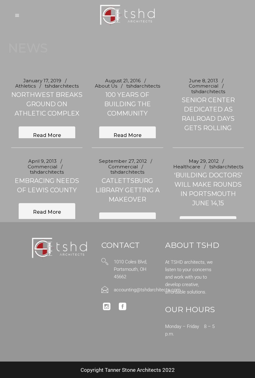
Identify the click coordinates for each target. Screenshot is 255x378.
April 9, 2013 (42, 161)
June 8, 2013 (203, 80)
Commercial (203, 86)
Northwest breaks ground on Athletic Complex (46, 104)
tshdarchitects (62, 86)
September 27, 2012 (123, 161)
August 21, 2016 (123, 80)
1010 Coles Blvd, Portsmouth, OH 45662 (130, 269)
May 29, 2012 (204, 161)
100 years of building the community (127, 104)
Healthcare (186, 166)
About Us (106, 86)
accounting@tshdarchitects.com (147, 290)
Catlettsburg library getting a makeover (127, 190)
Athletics (25, 86)
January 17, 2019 (42, 80)
